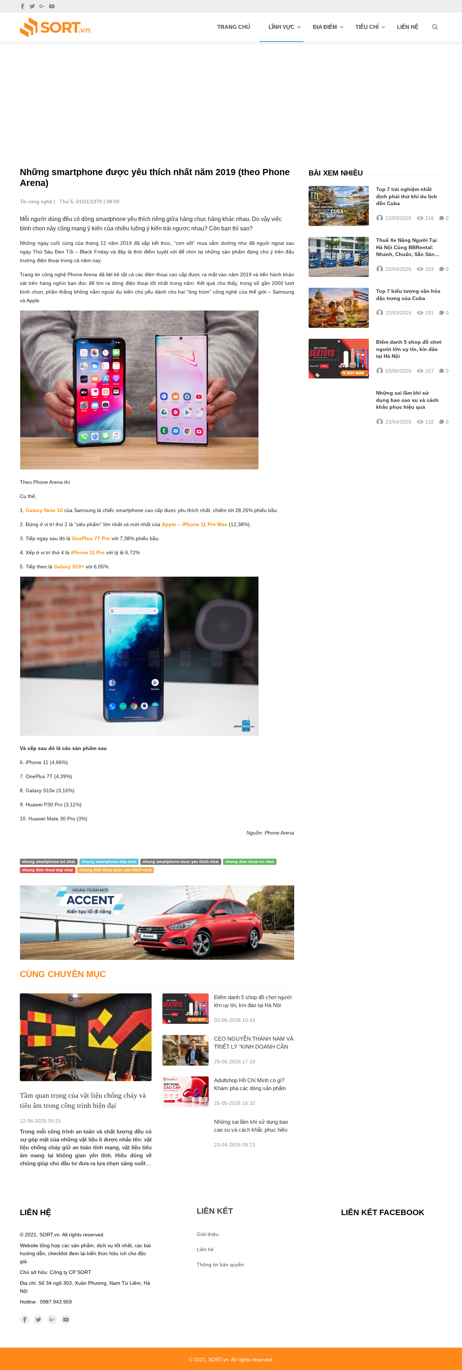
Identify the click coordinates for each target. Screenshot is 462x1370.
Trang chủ (233, 27)
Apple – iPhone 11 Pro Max (194, 524)
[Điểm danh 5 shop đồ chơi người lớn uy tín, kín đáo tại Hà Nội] (185, 1008)
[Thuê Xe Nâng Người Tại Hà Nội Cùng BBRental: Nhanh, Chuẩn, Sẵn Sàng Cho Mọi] (339, 257)
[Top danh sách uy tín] (55, 27)
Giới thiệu (208, 1234)
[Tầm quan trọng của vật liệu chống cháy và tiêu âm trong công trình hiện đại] (86, 1037)
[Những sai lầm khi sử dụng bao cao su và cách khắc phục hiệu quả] (339, 408)
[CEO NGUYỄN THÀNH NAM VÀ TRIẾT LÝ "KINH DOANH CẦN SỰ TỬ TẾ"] (185, 1050)
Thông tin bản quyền (220, 1264)
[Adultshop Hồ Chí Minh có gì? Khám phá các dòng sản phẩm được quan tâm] (185, 1091)
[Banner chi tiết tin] (157, 922)
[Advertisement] (231, 96)
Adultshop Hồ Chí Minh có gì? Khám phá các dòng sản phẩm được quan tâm (250, 1088)
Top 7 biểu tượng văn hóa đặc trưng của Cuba (408, 294)
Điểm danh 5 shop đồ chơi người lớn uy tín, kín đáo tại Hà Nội (408, 349)
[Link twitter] (32, 6)
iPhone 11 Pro (88, 552)
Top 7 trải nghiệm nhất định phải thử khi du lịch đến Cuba (406, 196)
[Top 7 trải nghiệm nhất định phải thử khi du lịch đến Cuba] (339, 206)
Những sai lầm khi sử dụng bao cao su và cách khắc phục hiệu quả (251, 1130)
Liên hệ (407, 27)
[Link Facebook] (22, 6)
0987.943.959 (56, 1302)
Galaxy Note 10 (44, 510)
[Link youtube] (52, 6)
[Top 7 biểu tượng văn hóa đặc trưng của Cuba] (339, 308)
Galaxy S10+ (69, 566)
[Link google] (42, 6)
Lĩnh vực (282, 27)
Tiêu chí (367, 27)
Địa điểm (325, 27)
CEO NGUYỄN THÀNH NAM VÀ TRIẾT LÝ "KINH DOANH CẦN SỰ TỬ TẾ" (253, 1047)
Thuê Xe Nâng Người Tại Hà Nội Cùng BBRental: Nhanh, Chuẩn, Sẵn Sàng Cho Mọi (407, 247)
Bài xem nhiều (336, 173)
